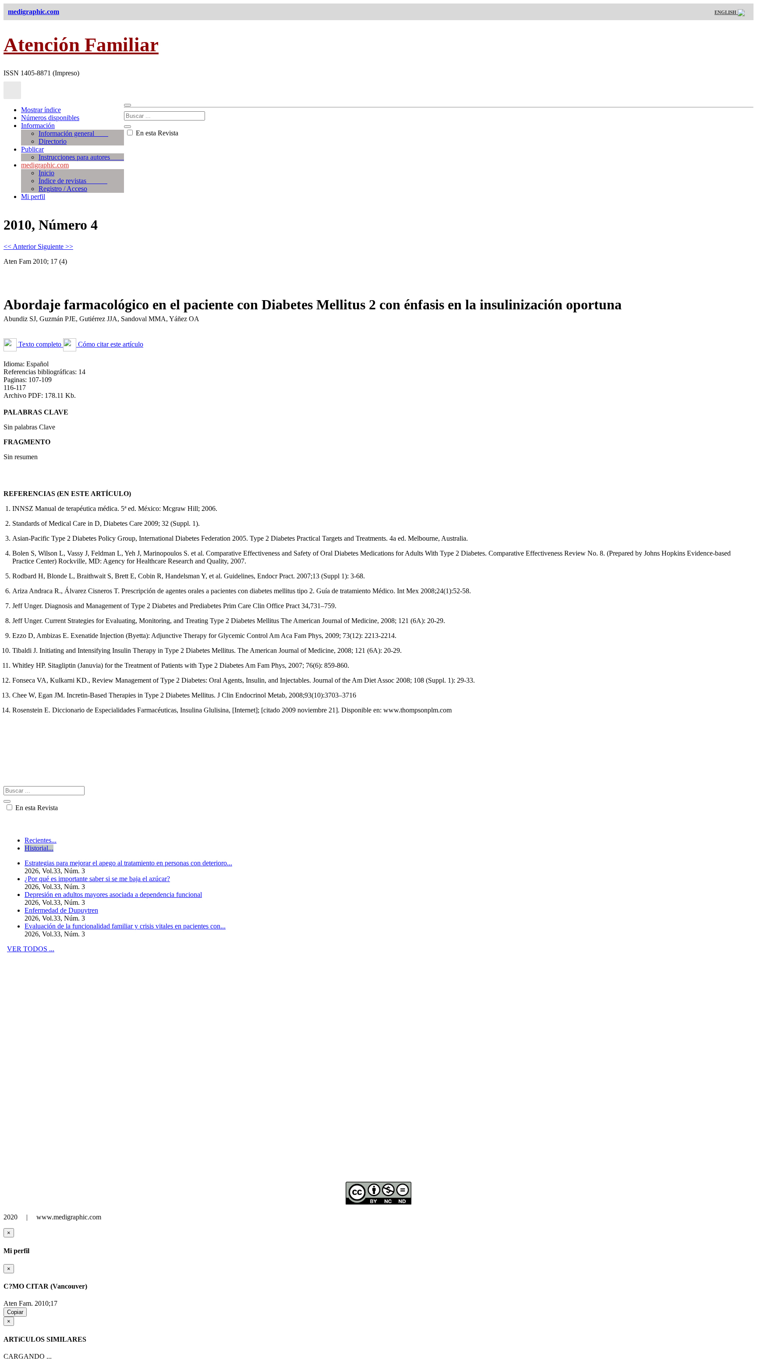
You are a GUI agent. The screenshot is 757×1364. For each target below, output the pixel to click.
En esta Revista (156, 133)
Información (38, 125)
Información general (73, 133)
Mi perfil (33, 196)
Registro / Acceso (63, 188)
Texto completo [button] (40, 344)
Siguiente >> (55, 246)
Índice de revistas (73, 180)
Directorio (53, 141)
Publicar (32, 149)
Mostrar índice (41, 109)
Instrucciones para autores (81, 157)
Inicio (46, 173)
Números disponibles (50, 117)
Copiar (15, 1312)
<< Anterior (21, 246)
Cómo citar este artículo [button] (109, 344)
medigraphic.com (45, 165)
